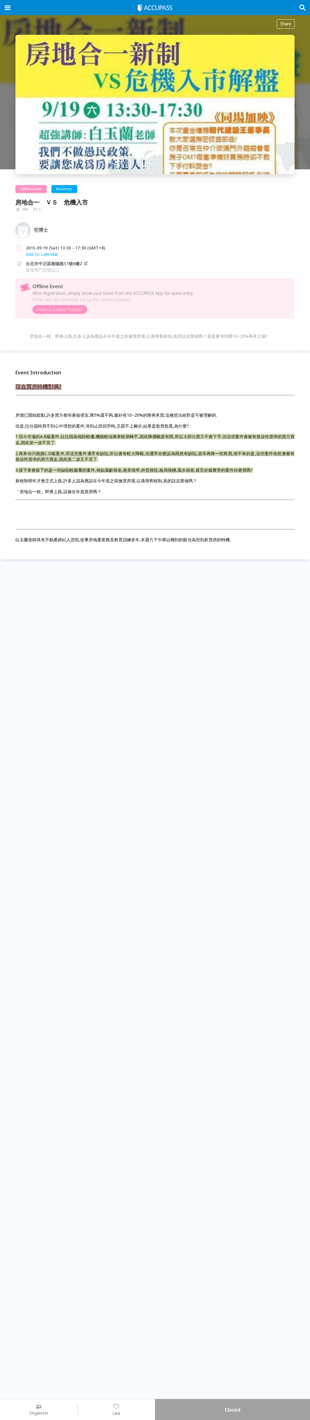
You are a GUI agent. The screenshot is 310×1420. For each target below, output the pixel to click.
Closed (232, 1409)
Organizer (38, 1413)
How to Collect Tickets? (59, 309)
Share (285, 24)
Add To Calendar (42, 254)
